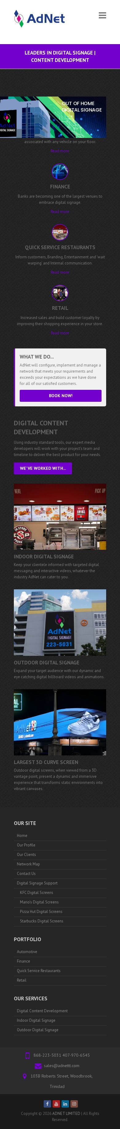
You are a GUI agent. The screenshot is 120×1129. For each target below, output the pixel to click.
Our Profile (26, 845)
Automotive (27, 951)
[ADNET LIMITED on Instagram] (74, 1104)
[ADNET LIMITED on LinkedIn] (65, 1104)
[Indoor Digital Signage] (60, 517)
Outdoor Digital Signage (46, 662)
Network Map (28, 864)
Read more (60, 151)
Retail (21, 980)
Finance (23, 961)
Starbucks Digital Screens (41, 921)
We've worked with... (43, 468)
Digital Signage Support (37, 883)
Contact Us (26, 873)
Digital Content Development (42, 1010)
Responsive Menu (102, 15)
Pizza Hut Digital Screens (41, 911)
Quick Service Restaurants (39, 970)
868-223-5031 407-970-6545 (62, 1055)
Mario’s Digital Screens (39, 902)
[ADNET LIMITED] (41, 22)
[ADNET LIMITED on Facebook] (47, 1104)
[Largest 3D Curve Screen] (60, 722)
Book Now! (61, 395)
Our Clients (26, 854)
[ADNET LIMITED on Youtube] (56, 1104)
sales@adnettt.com (61, 1065)
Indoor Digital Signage (44, 556)
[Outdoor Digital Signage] (60, 622)
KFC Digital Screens (36, 892)
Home (22, 835)
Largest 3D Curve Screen (46, 762)
